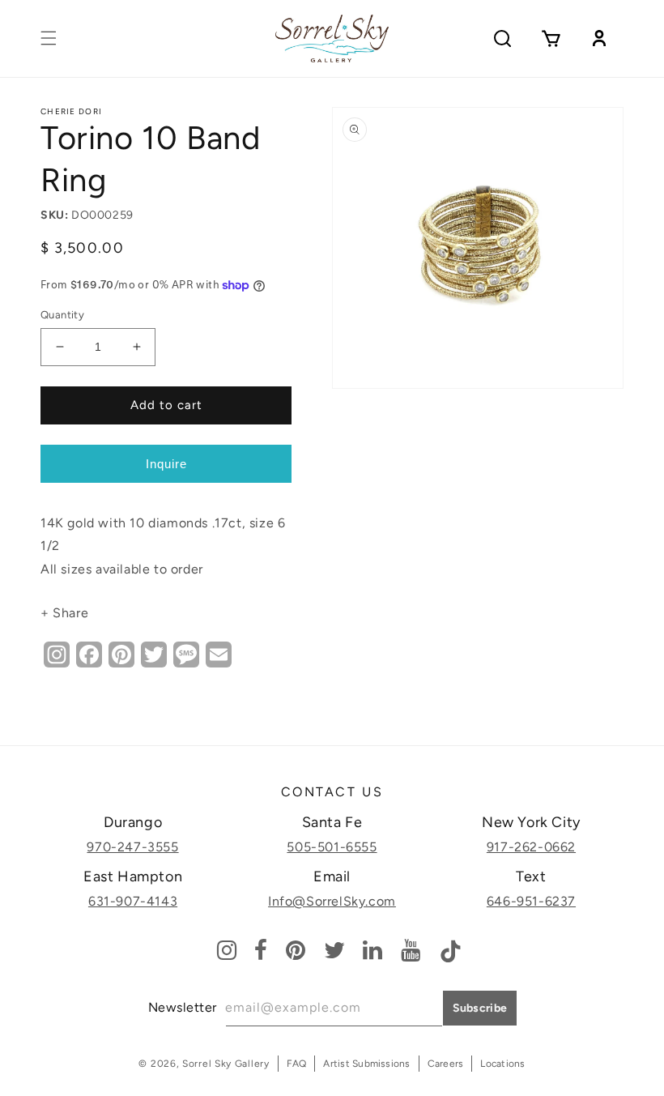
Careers (446, 1063)
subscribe (480, 1008)
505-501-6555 (332, 847)
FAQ (297, 1063)
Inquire (166, 464)
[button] (48, 38)
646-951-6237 (531, 901)
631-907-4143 (132, 901)
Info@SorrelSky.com (332, 901)
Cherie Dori (71, 111)
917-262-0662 (531, 847)
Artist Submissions (366, 1063)
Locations (502, 1063)
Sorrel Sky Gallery (226, 1063)
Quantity (62, 315)
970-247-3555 (132, 847)
